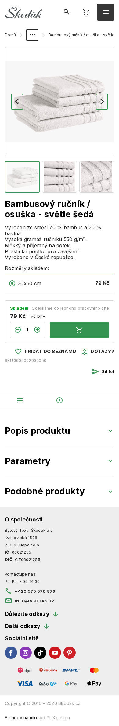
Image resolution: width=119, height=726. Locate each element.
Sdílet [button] (108, 371)
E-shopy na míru (21, 717)
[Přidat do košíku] (79, 330)
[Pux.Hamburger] (105, 12)
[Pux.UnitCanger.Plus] (39, 330)
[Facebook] (11, 653)
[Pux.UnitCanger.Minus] (15, 330)
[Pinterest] (69, 653)
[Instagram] (26, 653)
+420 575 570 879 (35, 591)
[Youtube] (55, 653)
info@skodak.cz (34, 600)
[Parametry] (59, 401)
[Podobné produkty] (99, 401)
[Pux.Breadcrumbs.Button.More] (32, 35)
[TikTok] (40, 653)
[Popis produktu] (20, 401)
